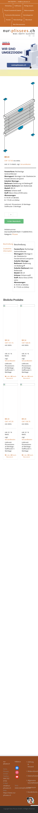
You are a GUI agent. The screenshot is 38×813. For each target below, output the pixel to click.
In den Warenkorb (13, 221)
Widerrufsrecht (31, 771)
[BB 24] (10, 321)
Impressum (31, 787)
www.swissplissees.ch (23, 788)
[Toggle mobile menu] (34, 36)
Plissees (15, 234)
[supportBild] (30, 796)
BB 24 (7, 340)
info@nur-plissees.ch (24, 2)
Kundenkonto (31, 792)
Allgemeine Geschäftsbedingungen (31, 781)
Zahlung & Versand (31, 764)
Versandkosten (25, 164)
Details (14, 376)
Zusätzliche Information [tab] (7, 250)
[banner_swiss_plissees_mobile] (19, 40)
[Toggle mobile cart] (29, 36)
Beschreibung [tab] (7, 244)
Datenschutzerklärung (31, 776)
